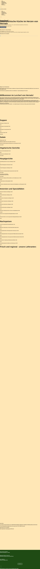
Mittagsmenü (3, 4)
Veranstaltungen (4, 2)
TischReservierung (4, 3)
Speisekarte (3, 1)
